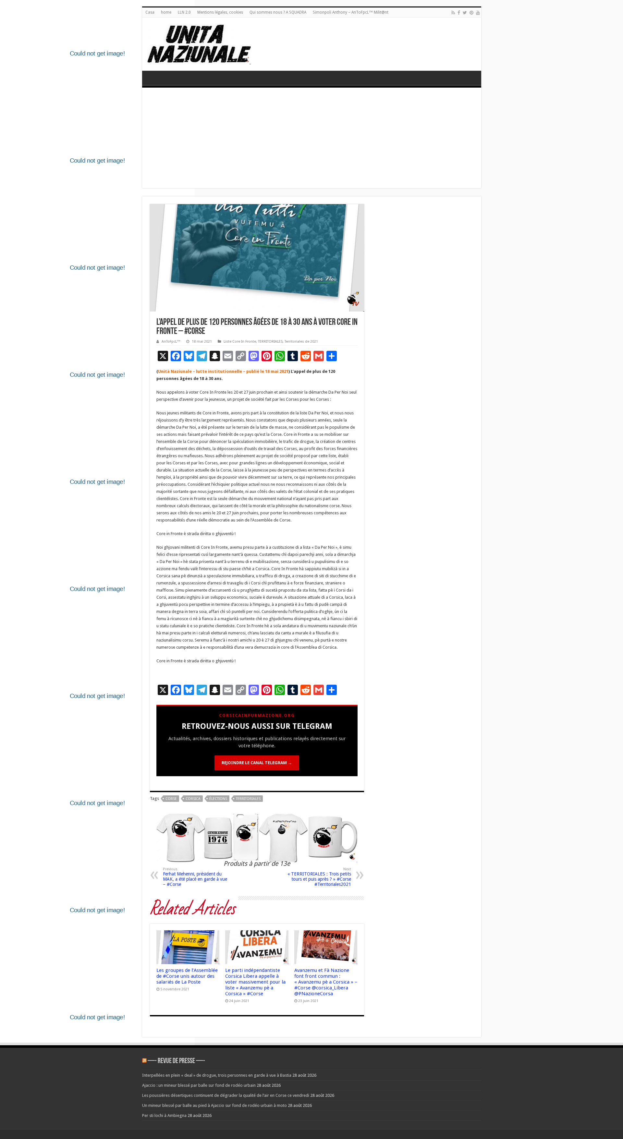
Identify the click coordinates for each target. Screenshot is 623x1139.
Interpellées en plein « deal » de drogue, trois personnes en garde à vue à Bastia (216, 1075)
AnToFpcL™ (171, 341)
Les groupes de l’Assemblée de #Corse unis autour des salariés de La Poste (187, 976)
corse (171, 799)
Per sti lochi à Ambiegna (164, 1115)
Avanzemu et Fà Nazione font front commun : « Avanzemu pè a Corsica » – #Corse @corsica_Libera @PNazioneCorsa (325, 982)
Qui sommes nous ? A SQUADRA (278, 12)
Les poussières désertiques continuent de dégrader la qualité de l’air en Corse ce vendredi (225, 1095)
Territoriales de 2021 (301, 341)
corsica (193, 799)
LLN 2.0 (184, 12)
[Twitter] (465, 13)
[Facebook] (459, 13)
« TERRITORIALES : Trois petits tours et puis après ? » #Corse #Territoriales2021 (319, 877)
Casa (149, 12)
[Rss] (453, 13)
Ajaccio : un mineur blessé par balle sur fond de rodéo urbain (199, 1085)
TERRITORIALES (270, 341)
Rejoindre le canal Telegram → (257, 762)
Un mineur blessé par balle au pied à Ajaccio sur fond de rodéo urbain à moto (214, 1105)
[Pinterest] (471, 13)
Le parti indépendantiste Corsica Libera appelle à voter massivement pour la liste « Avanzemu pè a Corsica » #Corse (255, 982)
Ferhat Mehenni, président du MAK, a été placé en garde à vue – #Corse (195, 877)
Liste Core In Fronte (240, 341)
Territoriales (248, 799)
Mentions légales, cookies (220, 12)
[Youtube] (478, 13)
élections (218, 799)
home (166, 12)
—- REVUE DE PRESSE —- (176, 1061)
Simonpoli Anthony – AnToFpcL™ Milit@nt (350, 12)
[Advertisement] (311, 139)
